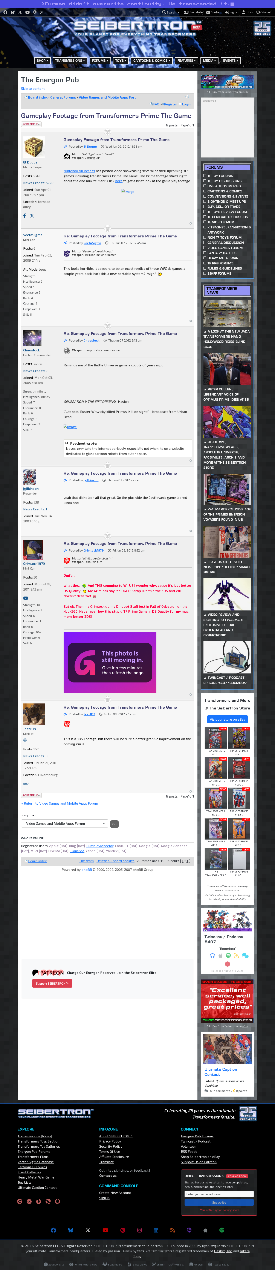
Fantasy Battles (222, 253)
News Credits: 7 (35, 371)
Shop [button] (41, 60)
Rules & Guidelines (225, 268)
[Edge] (48, 1201)
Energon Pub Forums (34, 1151)
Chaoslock (91, 340)
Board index (37, 97)
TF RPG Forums (221, 263)
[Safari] (29, 1201)
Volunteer (188, 1146)
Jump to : (28, 815)
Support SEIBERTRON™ (52, 983)
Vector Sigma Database (36, 1162)
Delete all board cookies (115, 861)
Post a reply (30, 124)
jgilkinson (91, 480)
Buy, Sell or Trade (224, 207)
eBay (245, 91)
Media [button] (208, 60)
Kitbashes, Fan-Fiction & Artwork (229, 229)
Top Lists (25, 1182)
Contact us (108, 1175)
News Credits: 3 (35, 756)
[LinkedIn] (156, 1230)
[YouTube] (105, 1230)
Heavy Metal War (223, 258)
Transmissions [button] (68, 60)
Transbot (77, 851)
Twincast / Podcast (196, 1141)
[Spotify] (222, 1230)
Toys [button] (119, 60)
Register (170, 104)
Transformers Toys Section (38, 1141)
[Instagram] (139, 1230)
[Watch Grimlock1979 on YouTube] (25, 598)
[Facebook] (53, 1230)
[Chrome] (19, 1201)
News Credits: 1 (35, 509)
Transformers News (221, 290)
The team (86, 861)
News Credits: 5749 (38, 183)
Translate (106, 1162)
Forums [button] (99, 60)
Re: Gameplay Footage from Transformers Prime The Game (120, 235)
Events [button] (229, 60)
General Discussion (226, 243)
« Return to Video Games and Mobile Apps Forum (59, 803)
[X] (88, 1230)
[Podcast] (189, 1230)
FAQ (156, 104)
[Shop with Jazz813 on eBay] (26, 784)
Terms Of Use (109, 1151)
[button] (170, 12)
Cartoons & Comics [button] (150, 60)
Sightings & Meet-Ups (227, 201)
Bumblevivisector (99, 846)
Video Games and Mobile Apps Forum (109, 97)
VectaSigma (92, 243)
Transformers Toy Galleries (39, 1146)
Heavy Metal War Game (36, 1177)
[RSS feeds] (172, 1230)
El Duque (90, 146)
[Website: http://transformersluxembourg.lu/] (25, 740)
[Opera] (57, 1201)
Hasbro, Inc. (223, 1251)
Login (186, 104)
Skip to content (33, 88)
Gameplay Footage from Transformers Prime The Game (106, 115)
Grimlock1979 (94, 550)
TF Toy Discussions (225, 181)
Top (190, 223)
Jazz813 (89, 714)
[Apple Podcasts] (205, 1230)
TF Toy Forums (220, 176)
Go (114, 824)
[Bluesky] (71, 1230)
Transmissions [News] (35, 1136)
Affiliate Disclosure (114, 1157)
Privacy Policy (110, 1141)
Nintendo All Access (79, 171)
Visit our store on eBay (227, 719)
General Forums (63, 97)
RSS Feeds (189, 1151)
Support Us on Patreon (199, 1162)
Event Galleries (29, 1172)
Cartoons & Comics (225, 191)
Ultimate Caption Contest (221, 1072)
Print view (187, 96)
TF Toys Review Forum (227, 212)
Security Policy (110, 1146)
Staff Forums (220, 273)
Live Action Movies (224, 186)
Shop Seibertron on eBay (200, 1157)
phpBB (86, 869)
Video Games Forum (225, 248)
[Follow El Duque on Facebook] (24, 216)
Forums (214, 167)
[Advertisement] (110, 908)
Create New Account (115, 1193)
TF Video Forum (221, 222)
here (118, 181)
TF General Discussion (228, 217)
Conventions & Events (228, 196)
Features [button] (185, 60)
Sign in (104, 1198)
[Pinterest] (123, 1230)
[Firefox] (38, 1201)
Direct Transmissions (215, 1176)
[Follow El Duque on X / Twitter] (32, 216)
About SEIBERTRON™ (116, 1136)
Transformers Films (33, 1157)
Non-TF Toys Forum (224, 237)
